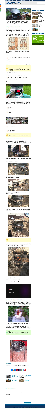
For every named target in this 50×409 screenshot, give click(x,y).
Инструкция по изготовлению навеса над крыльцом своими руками (15, 376)
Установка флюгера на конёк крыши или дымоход (28, 376)
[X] (18, 370)
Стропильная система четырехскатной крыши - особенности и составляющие (28, 380)
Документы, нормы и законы (18, 0)
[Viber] (20, 370)
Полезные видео (7, 0)
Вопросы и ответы (12, 0)
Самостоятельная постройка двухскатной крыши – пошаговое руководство (15, 380)
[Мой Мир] (15, 370)
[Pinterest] (17, 370)
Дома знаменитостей (30, 0)
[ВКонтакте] (12, 370)
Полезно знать (25, 0)
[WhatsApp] (21, 370)
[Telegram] (23, 370)
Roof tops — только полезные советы (18, 407)
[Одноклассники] (13, 370)
